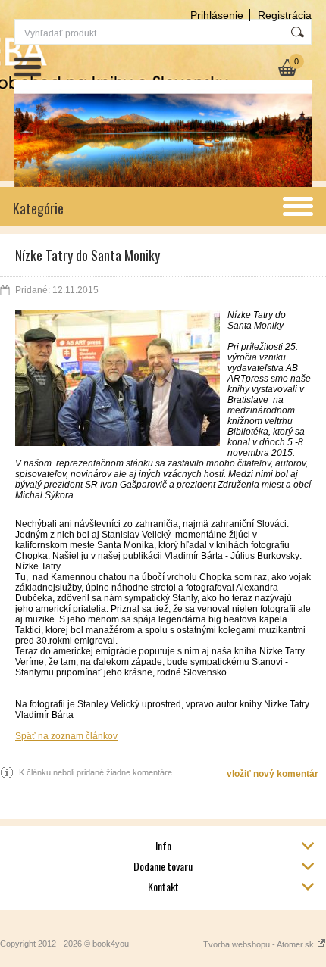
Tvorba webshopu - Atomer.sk (259, 944)
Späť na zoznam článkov (66, 736)
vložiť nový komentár (272, 774)
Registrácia (285, 15)
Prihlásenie (216, 15)
